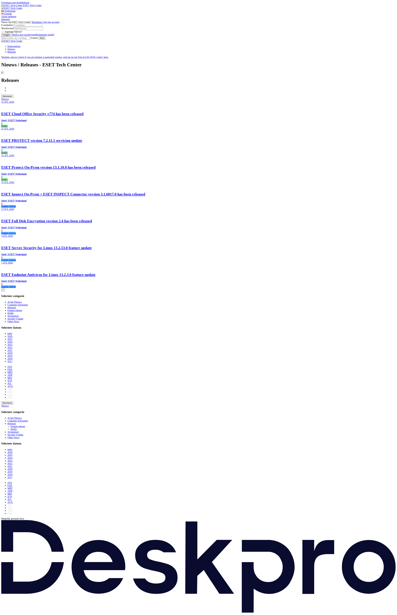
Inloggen (5, 19)
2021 (9, 350)
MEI (9, 378)
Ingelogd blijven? (13, 31)
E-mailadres (7, 25)
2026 (9, 336)
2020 (9, 353)
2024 (9, 342)
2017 (9, 361)
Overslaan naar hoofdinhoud (15, 2)
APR (9, 375)
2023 (9, 344)
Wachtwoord (7, 28)
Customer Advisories (17, 304)
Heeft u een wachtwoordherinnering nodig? (33, 34)
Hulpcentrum (13, 46)
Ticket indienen (8, 16)
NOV (10, 394)
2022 (9, 347)
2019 (9, 355)
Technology (13, 316)
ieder (9, 333)
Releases (11, 52)
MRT (10, 372)
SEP (9, 389)
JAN (9, 366)
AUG (10, 386)
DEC (10, 397)
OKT (10, 391)
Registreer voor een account (45, 22)
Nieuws (11, 49)
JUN (9, 380)
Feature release (14, 310)
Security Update (15, 318)
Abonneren (7, 96)
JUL (9, 383)
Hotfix (10, 313)
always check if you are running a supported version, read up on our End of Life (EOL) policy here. (55, 57)
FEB (9, 369)
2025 (9, 339)
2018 (9, 358)
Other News (13, 321)
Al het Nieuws (14, 302)
